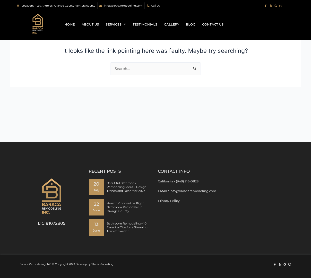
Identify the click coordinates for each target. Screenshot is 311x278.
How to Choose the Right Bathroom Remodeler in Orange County (125, 207)
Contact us (213, 24)
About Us (90, 24)
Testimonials (145, 24)
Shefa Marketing (102, 264)
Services (113, 24)
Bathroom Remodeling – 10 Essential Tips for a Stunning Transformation (127, 227)
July (96, 190)
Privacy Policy (169, 201)
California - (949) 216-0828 (178, 181)
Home (69, 24)
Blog (190, 24)
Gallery (171, 24)
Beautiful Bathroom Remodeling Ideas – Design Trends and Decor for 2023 (126, 187)
